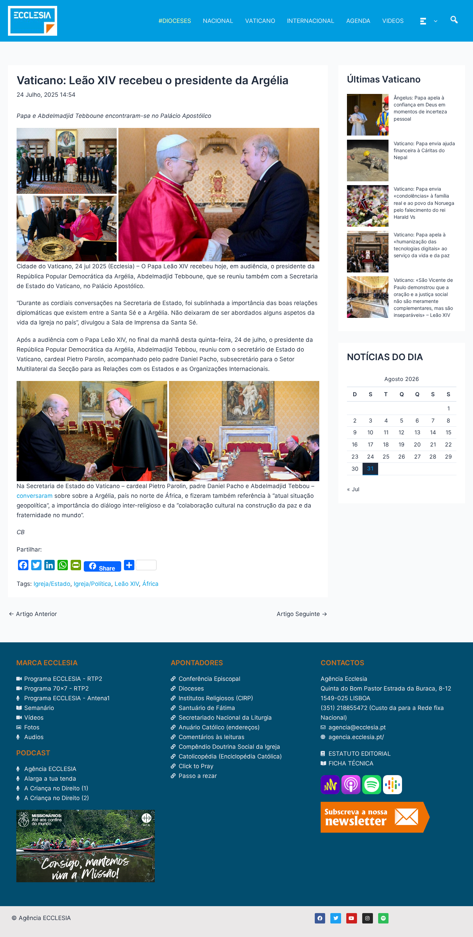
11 (386, 432)
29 (448, 456)
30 (354, 468)
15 (449, 432)
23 (354, 456)
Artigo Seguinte (302, 614)
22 (448, 444)
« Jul (353, 489)
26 (401, 456)
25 (386, 456)
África (150, 583)
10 (370, 432)
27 (417, 456)
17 (370, 444)
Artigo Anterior (33, 614)
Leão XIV (127, 583)
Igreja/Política (92, 583)
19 (401, 444)
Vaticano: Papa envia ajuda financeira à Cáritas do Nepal (424, 150)
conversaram (35, 495)
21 (433, 444)
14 (433, 432)
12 (401, 432)
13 (417, 432)
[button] (433, 20)
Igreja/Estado (52, 583)
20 (417, 444)
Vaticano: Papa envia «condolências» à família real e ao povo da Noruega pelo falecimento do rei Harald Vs (424, 203)
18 (386, 444)
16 (355, 444)
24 (370, 456)
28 (432, 456)
